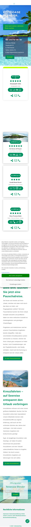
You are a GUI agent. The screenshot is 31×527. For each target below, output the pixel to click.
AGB (14, 515)
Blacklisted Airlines (20, 515)
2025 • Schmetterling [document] (16, 526)
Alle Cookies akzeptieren (15, 275)
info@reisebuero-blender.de (16, 52)
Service (10, 515)
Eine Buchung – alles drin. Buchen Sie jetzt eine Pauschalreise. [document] (15, 290)
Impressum (6, 513)
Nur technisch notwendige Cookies (15, 280)
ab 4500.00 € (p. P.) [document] (15, 142)
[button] (11, 95)
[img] (11, 90)
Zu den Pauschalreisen (12, 358)
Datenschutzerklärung (15, 513)
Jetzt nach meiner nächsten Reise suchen (14, 27)
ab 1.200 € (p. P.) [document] (15, 77)
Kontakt (10, 57)
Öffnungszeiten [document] (15, 483)
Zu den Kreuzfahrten (12, 463)
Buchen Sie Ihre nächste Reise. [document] (13, 20)
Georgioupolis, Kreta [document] (15, 86)
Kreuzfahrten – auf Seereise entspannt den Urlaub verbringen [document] (15, 398)
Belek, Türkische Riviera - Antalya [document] (15, 218)
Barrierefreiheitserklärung (9, 517)
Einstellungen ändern (15, 284)
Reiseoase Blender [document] (15, 486)
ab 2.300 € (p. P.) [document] (15, 175)
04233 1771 (13, 50)
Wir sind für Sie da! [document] (13, 40)
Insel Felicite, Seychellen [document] (15, 151)
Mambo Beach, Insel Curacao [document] (15, 184)
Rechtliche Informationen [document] (14, 510)
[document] (15, 84)
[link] (15, 84)
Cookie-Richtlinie (5, 272)
